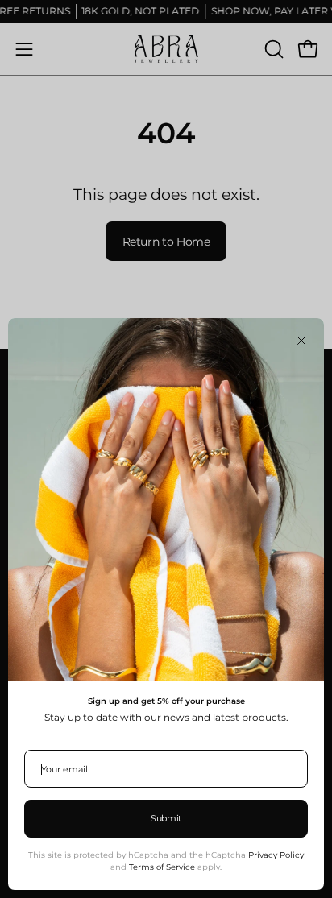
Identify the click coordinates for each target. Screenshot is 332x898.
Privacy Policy (276, 854)
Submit (166, 818)
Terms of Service (162, 867)
